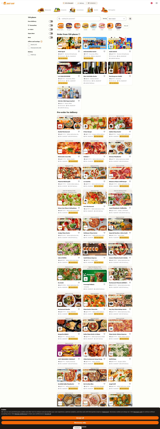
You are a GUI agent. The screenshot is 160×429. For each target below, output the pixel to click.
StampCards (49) (36, 48)
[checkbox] (61, 27)
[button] (8, 3)
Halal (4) (33, 55)
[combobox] (81, 19)
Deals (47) (34, 44)
